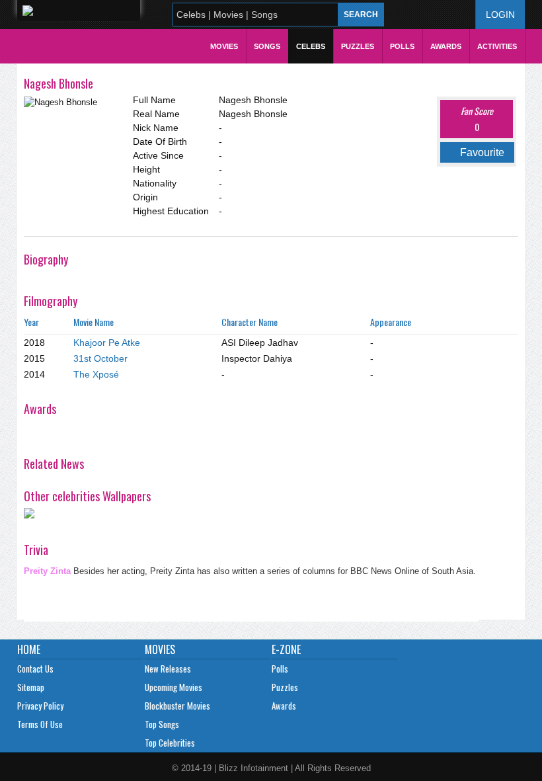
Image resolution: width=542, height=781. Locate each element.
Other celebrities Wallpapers (87, 496)
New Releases (168, 668)
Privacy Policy (40, 705)
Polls (402, 46)
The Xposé (96, 374)
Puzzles (357, 46)
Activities (497, 46)
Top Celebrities (170, 742)
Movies (224, 46)
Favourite (482, 152)
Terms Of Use (40, 724)
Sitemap (30, 687)
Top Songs (162, 724)
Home (28, 649)
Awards (445, 46)
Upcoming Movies (173, 687)
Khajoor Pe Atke (106, 342)
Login (500, 14)
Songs (267, 46)
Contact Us (35, 668)
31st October (100, 358)
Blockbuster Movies (177, 705)
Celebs (310, 46)
